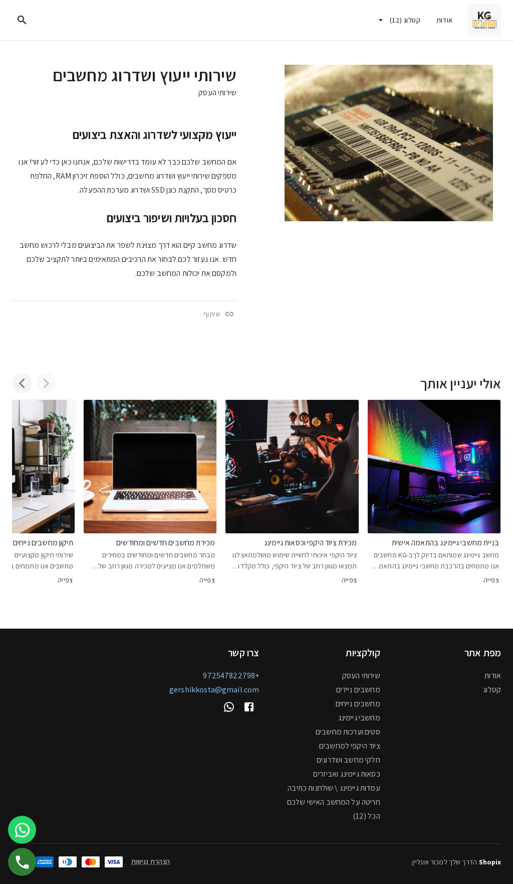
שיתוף (211, 314)
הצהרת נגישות (150, 861)
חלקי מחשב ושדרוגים (348, 760)
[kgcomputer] (484, 20)
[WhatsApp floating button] (22, 830)
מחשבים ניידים (358, 689)
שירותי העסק (217, 92)
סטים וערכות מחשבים (348, 731)
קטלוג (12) (405, 20)
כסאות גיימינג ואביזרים (346, 774)
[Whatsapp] (229, 707)
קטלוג (492, 689)
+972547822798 (231, 675)
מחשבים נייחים (358, 703)
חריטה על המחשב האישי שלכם (333, 802)
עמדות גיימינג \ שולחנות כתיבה (334, 788)
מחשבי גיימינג (359, 717)
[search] (22, 20)
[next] (22, 383)
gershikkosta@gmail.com (214, 689)
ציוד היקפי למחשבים (349, 746)
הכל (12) (366, 816)
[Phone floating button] (22, 862)
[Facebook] (249, 707)
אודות (444, 20)
